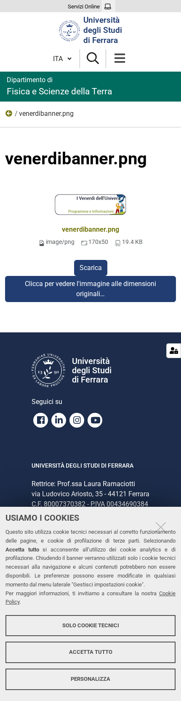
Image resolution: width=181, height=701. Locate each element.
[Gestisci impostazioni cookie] (173, 350)
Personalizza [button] (90, 679)
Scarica (91, 268)
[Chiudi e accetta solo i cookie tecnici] (161, 527)
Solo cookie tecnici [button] (90, 625)
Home (9, 115)
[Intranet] (108, 7)
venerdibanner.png (90, 229)
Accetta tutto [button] (90, 652)
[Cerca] (93, 58)
